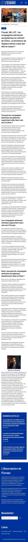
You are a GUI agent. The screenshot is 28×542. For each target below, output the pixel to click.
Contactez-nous (5, 533)
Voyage (3, 28)
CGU (25, 531)
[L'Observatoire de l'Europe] (8, 2)
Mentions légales (17, 531)
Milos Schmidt (14, 24)
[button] (21, 2)
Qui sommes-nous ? (6, 531)
